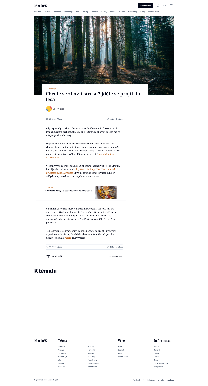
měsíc (68, 237)
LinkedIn (161, 380)
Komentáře (92, 350)
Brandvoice (92, 367)
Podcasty (121, 12)
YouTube (170, 380)
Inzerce (156, 353)
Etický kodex (158, 367)
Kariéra (156, 357)
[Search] (164, 5)
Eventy (142, 12)
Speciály (104, 12)
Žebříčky (94, 12)
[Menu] (171, 5)
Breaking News (93, 363)
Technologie (68, 12)
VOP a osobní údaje (161, 363)
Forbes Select (153, 12)
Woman (113, 12)
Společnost (57, 12)
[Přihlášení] (158, 5)
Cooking (85, 12)
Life (77, 12)
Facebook (136, 380)
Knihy (120, 353)
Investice (37, 12)
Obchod (121, 350)
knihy (77, 169)
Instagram (151, 380)
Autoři (120, 346)
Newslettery (132, 12)
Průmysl (47, 12)
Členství (157, 350)
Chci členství (145, 5)
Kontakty (157, 360)
